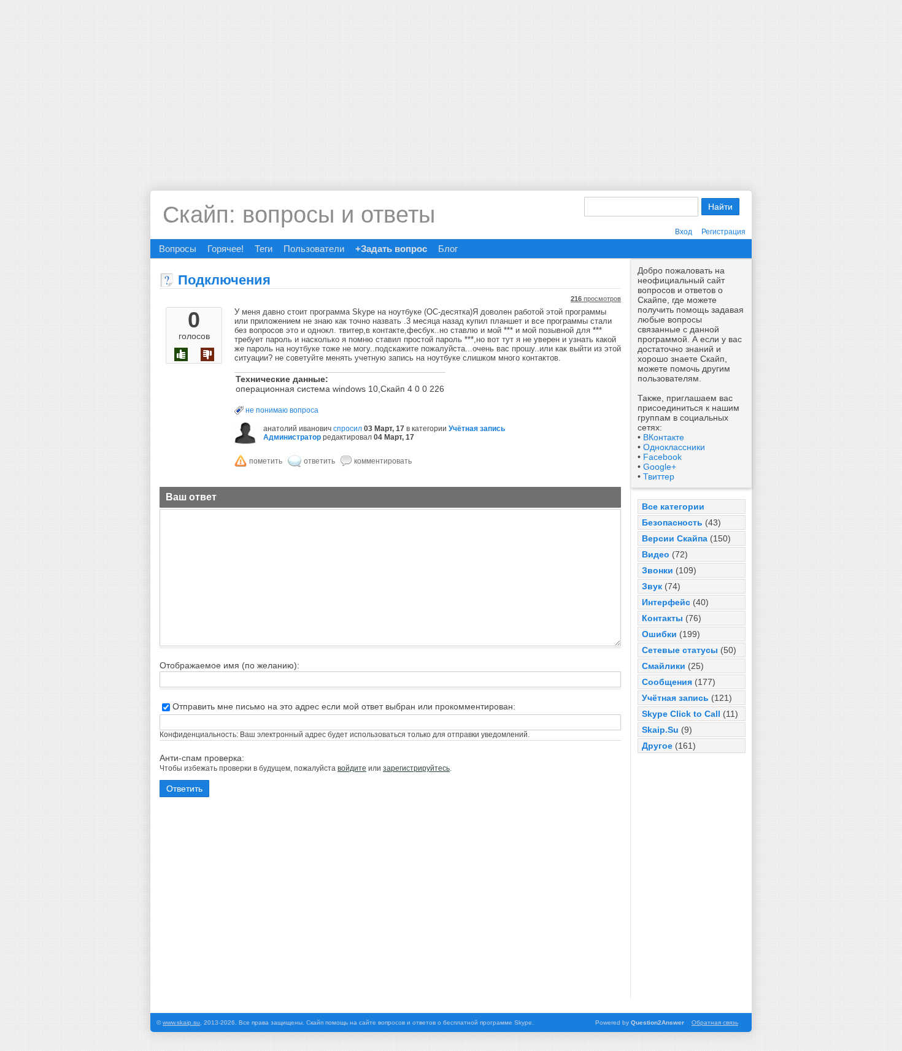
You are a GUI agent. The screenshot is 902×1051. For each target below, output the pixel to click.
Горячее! (225, 248)
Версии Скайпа (674, 538)
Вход (683, 231)
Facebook (662, 457)
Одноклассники (674, 447)
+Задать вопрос (391, 248)
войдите (351, 768)
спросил (347, 428)
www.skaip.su (181, 1022)
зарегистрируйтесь (416, 768)
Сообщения (667, 682)
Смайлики (663, 666)
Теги (263, 248)
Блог (448, 248)
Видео (655, 554)
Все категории (673, 506)
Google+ (659, 467)
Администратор (292, 437)
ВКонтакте (663, 437)
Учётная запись (675, 698)
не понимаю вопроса (281, 410)
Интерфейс (666, 602)
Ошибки (659, 634)
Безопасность (672, 522)
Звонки (657, 570)
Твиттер (658, 476)
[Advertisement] (451, 86)
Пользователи (313, 248)
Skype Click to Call (681, 714)
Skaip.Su (660, 730)
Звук (652, 586)
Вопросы (177, 248)
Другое (657, 746)
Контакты (662, 618)
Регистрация (723, 231)
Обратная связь (715, 1022)
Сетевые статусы (680, 650)
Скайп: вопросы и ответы (299, 214)
